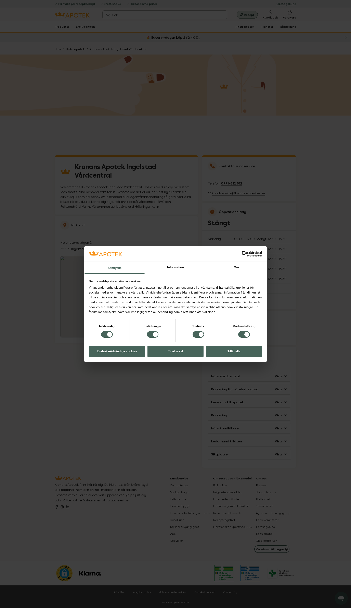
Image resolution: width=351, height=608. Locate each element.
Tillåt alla (234, 351)
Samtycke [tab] (115, 268)
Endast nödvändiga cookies (117, 351)
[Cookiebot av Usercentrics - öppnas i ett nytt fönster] (244, 254)
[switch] (152, 334)
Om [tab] (236, 267)
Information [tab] (175, 267)
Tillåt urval (175, 351)
